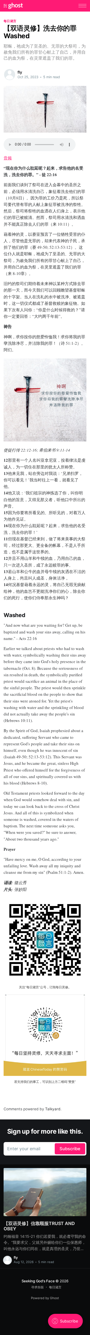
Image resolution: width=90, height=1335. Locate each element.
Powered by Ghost (45, 1298)
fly (20, 72)
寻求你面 (37, 1287)
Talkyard (52, 1109)
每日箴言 (10, 21)
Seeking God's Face (38, 1281)
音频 (8, 158)
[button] (82, 6)
